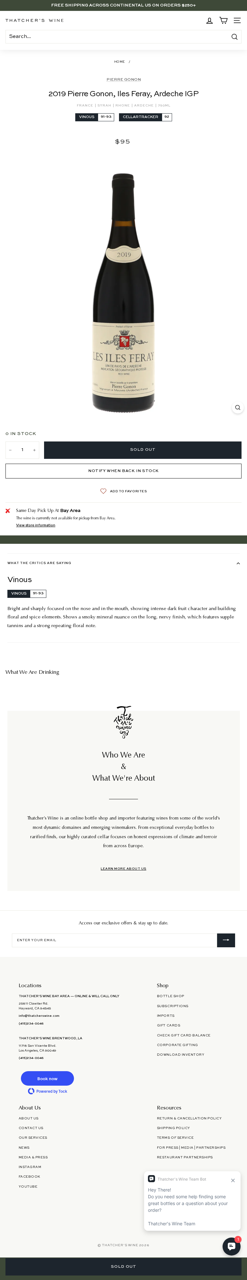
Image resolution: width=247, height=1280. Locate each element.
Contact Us (31, 1128)
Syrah (104, 105)
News (24, 1147)
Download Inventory (180, 1054)
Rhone (123, 105)
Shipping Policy (173, 1128)
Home (119, 61)
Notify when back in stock (123, 471)
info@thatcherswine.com (39, 1015)
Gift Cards (168, 1025)
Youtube (28, 1186)
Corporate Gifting (177, 1045)
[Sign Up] (226, 940)
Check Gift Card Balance (184, 1035)
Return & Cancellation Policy (189, 1118)
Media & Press (33, 1157)
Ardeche (144, 105)
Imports (166, 1015)
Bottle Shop (170, 996)
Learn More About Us (123, 868)
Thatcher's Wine (120, 1245)
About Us (29, 1118)
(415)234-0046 (31, 1023)
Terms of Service (175, 1137)
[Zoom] (238, 407)
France (85, 105)
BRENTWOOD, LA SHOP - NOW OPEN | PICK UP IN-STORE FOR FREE (123, 5)
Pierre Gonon (123, 80)
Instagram (30, 1167)
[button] (47, 1078)
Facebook (29, 1176)
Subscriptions (172, 1006)
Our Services (33, 1137)
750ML (164, 105)
